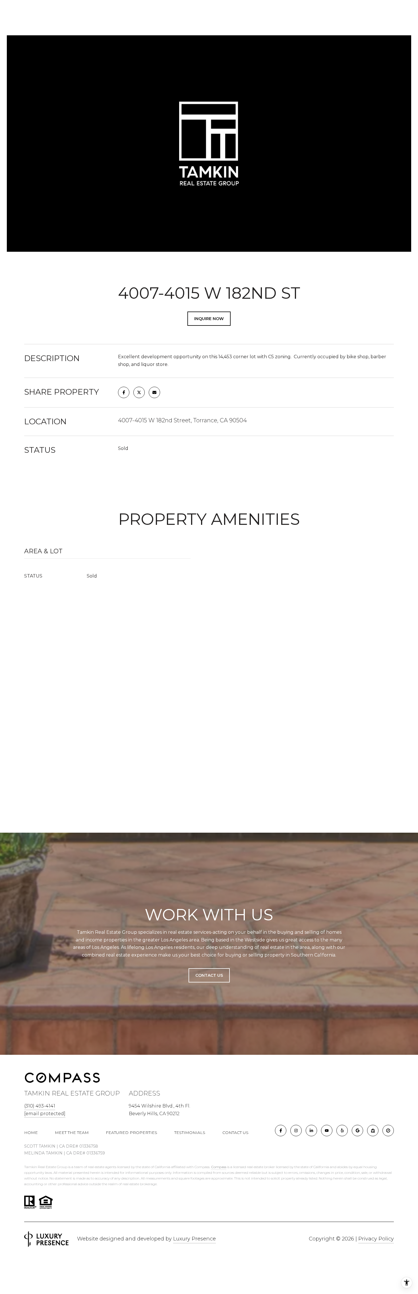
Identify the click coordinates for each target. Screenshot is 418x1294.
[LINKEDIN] (311, 1130)
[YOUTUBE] (326, 1130)
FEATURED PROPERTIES (131, 1132)
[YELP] (342, 1130)
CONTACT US (235, 1132)
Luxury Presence (194, 1239)
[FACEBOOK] (280, 1130)
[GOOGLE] (357, 1130)
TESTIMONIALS (189, 1132)
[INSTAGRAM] (296, 1130)
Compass (218, 1167)
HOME (31, 1132)
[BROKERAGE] (388, 1130)
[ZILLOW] (372, 1130)
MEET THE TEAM (72, 1132)
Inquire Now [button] (209, 318)
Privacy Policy (376, 1239)
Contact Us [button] (209, 975)
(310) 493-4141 (39, 1106)
